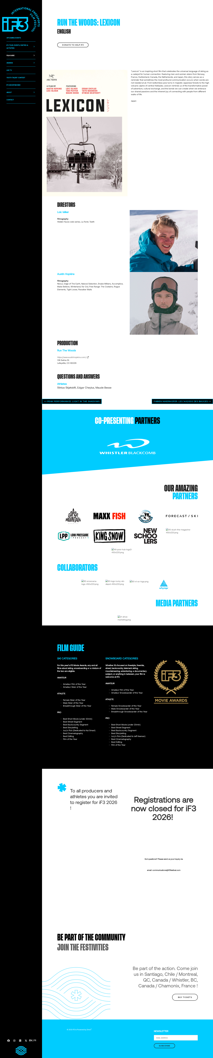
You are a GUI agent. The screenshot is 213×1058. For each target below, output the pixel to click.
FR (35, 1040)
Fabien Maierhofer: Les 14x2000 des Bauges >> (182, 401)
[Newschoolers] (146, 535)
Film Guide (10, 55)
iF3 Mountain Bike (13, 85)
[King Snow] (109, 535)
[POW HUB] (127, 550)
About (9, 92)
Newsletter (161, 1031)
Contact (10, 100)
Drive (89, 1029)
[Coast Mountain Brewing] (73, 516)
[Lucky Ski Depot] (115, 582)
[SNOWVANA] (91, 582)
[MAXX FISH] (109, 516)
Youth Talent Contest (16, 77)
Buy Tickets (185, 997)
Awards (10, 63)
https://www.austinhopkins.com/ (72, 357)
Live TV (9, 70)
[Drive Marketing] (128, 618)
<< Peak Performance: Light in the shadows (72, 401)
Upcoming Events (14, 38)
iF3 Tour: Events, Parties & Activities (17, 46)
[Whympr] (164, 584)
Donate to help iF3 (73, 45)
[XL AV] (139, 581)
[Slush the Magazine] (182, 531)
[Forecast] (182, 516)
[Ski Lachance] (146, 516)
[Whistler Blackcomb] (128, 446)
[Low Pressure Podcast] (73, 535)
